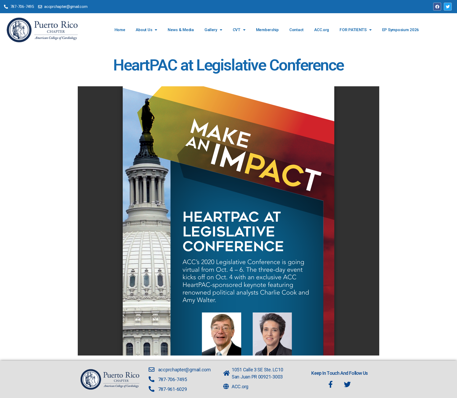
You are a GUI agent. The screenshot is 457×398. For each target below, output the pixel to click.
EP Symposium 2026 (400, 29)
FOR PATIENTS (353, 29)
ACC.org (321, 29)
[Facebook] (437, 7)
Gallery (210, 29)
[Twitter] (448, 7)
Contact (296, 29)
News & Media (181, 29)
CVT (236, 29)
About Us (144, 29)
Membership (267, 29)
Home (120, 29)
